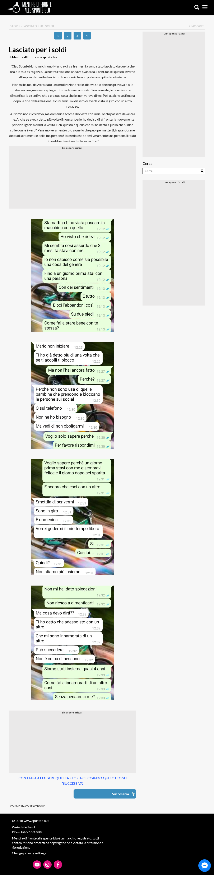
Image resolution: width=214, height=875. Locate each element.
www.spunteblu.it (36, 821)
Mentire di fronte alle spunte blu (34, 57)
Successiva (120, 794)
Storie (15, 26)
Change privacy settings (29, 853)
